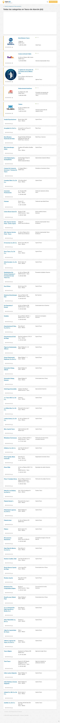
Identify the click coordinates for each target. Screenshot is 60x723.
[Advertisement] (30, 23)
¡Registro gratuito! (53, 1)
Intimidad (26, 715)
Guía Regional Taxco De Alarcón (15, 711)
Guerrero (6, 711)
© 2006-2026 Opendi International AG (11, 715)
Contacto (22, 715)
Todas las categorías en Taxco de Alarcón (13, 6)
